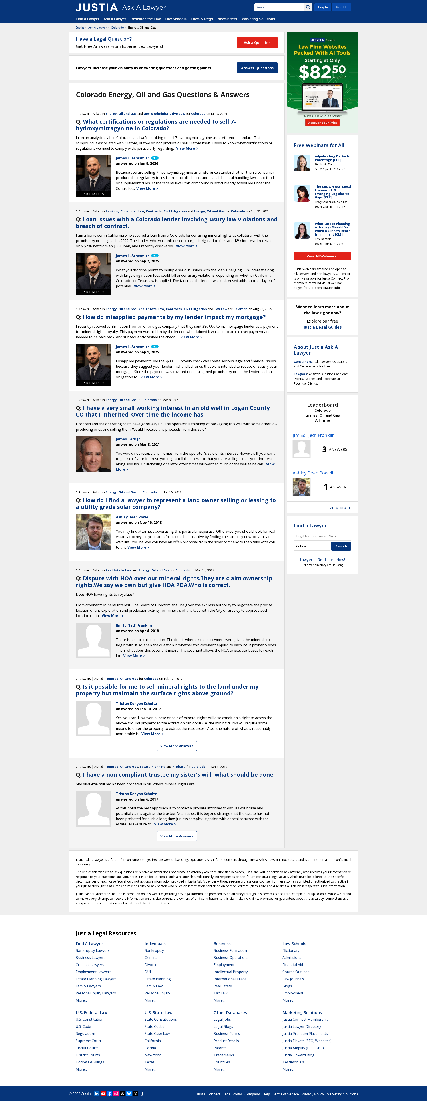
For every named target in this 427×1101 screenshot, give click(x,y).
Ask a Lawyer (115, 19)
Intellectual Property (231, 971)
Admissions (291, 957)
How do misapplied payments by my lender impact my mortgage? (174, 317)
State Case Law (157, 1033)
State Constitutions (161, 1019)
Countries (222, 1062)
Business (222, 943)
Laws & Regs (202, 19)
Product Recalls (226, 1040)
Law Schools (176, 19)
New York (153, 1055)
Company (252, 1094)
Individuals (155, 943)
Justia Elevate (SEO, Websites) (307, 1040)
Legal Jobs (222, 1019)
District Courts (88, 1055)
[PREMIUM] (93, 173)
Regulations (86, 1033)
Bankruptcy (154, 950)
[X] (135, 1093)
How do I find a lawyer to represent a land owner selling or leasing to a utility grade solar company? (176, 503)
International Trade (230, 978)
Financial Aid (292, 964)
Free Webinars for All (319, 145)
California (153, 1040)
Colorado (117, 27)
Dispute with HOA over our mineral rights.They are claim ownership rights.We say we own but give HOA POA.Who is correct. (174, 581)
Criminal (151, 957)
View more (340, 508)
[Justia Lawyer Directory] (142, 1093)
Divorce (151, 964)
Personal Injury (157, 993)
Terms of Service (286, 1094)
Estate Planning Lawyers (96, 978)
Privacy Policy (313, 1094)
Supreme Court (88, 1040)
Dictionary (291, 950)
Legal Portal (232, 1094)
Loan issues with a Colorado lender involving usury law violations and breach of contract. (177, 222)
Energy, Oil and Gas (121, 113)
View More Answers (176, 746)
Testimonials (293, 1062)
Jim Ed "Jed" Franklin (314, 435)
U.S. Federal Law (92, 1012)
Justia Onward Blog (298, 1055)
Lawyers (300, 374)
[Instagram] (116, 1093)
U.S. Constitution (89, 1019)
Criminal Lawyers (90, 964)
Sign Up (342, 7)
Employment (224, 964)
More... (81, 1000)
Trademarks (224, 1055)
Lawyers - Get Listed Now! (322, 559)
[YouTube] (103, 1093)
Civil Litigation (175, 211)
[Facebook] (109, 1093)
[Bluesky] (129, 1093)
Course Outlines (295, 971)
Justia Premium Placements (305, 1033)
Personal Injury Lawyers (96, 993)
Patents (220, 1047)
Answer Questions (257, 67)
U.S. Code (83, 1026)
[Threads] (122, 1093)
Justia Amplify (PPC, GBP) (303, 1047)
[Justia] (97, 7)
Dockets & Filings (90, 1062)
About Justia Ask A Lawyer (316, 349)
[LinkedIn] (96, 1093)
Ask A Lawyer (97, 27)
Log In (323, 7)
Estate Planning (152, 766)
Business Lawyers (90, 957)
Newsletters (227, 19)
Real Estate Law (151, 309)
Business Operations (231, 957)
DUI (148, 971)
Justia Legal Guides (323, 327)
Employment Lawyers (93, 971)
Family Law (154, 986)
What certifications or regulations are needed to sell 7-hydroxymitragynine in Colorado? (156, 125)
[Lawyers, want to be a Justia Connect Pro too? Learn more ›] (155, 158)
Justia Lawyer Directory (301, 1026)
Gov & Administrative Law (164, 113)
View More (186, 148)
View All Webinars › (322, 256)
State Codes (154, 1026)
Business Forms (227, 1033)
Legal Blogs (223, 1026)
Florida (150, 1047)
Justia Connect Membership (305, 1019)
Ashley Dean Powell (313, 473)
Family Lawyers (88, 986)
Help (266, 1094)
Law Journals (293, 978)
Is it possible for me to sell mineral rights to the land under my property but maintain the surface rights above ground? (167, 690)
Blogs (287, 986)
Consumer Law (132, 211)
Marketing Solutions (258, 19)
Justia (80, 27)
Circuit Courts (87, 1047)
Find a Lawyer (87, 19)
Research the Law (145, 19)
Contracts (154, 211)
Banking (112, 211)
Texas (150, 1062)
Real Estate (223, 986)
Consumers (303, 361)
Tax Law (220, 309)
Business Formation (230, 950)
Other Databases (230, 1012)
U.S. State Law (159, 1012)
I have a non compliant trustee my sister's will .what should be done (178, 774)
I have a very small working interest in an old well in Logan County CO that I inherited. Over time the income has (173, 411)
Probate (179, 766)
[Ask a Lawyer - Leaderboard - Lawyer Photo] (301, 449)
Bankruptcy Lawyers (93, 950)
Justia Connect (208, 1094)
